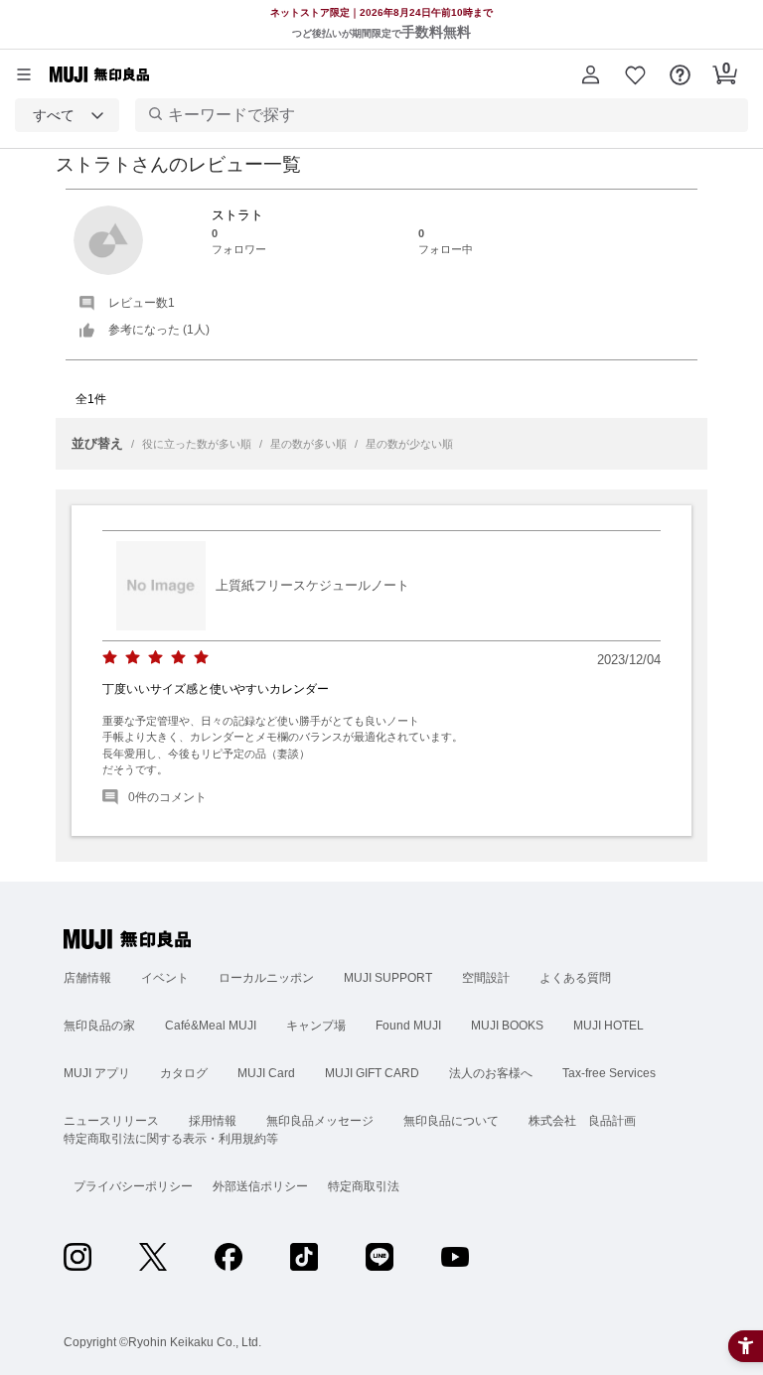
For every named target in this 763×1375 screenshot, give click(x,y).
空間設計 (486, 978)
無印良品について (451, 1121)
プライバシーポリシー (133, 1186)
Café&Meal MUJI (210, 1025)
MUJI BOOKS (507, 1025)
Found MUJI (408, 1025)
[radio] (109, 657)
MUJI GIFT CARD (372, 1073)
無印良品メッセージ (320, 1121)
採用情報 (212, 1121)
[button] (590, 74)
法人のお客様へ (491, 1073)
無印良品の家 (99, 1025)
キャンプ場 (316, 1025)
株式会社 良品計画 (582, 1121)
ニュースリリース (111, 1121)
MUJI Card (266, 1073)
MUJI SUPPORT (388, 978)
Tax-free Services (609, 1073)
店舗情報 (87, 978)
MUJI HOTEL (608, 1025)
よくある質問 (575, 978)
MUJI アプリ (97, 1073)
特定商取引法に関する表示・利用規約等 (171, 1139)
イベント (165, 978)
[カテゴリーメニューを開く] (24, 74)
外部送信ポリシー (260, 1186)
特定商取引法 (363, 1186)
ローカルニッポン (266, 978)
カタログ (184, 1073)
